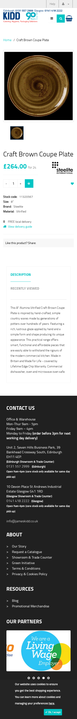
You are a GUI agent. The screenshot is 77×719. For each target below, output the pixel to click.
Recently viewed (24, 289)
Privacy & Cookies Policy (26, 574)
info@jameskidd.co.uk (22, 521)
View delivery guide (19, 226)
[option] (38, 88)
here (51, 703)
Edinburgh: (18, 10)
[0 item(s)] (69, 22)
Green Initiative (20, 562)
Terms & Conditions (23, 568)
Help (52, 4)
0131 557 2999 (17, 466)
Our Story (16, 546)
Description (20, 275)
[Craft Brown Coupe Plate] (38, 86)
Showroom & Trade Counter (29, 557)
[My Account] (66, 4)
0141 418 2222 (17, 500)
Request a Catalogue (24, 551)
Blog (12, 600)
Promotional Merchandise (27, 606)
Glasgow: (48, 10)
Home (7, 40)
